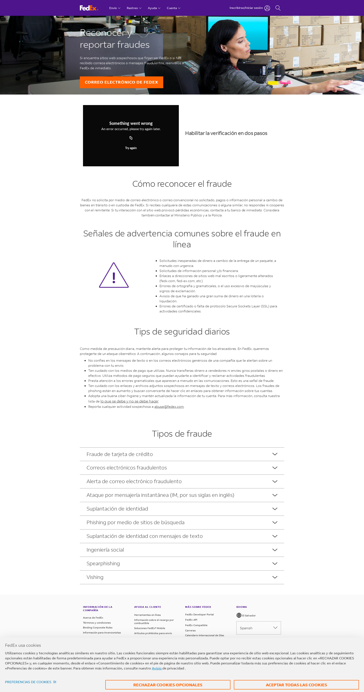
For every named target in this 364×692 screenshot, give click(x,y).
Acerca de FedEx (93, 617)
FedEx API (191, 619)
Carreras (190, 630)
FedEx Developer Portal (199, 614)
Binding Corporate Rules (97, 627)
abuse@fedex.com (169, 406)
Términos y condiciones (97, 622)
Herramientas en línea (147, 614)
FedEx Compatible (196, 625)
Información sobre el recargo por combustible (154, 621)
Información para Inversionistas (102, 632)
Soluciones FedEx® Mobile (149, 628)
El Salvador (249, 615)
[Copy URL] (131, 138)
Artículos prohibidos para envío (153, 633)
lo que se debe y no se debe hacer (129, 401)
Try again (131, 148)
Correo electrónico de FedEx (121, 82)
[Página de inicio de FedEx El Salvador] (93, 8)
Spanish (246, 628)
